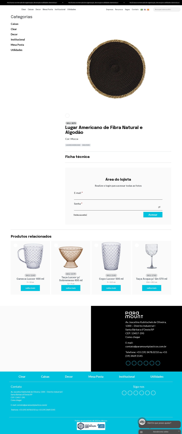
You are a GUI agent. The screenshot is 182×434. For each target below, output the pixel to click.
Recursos (119, 9)
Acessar (152, 214)
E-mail (85, 192)
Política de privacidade (83, 421)
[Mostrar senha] (159, 207)
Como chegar (132, 336)
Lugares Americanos (73, 145)
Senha (85, 203)
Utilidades (71, 9)
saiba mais (30, 288)
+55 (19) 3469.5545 (47, 410)
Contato (135, 9)
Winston (104, 421)
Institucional (60, 9)
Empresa (109, 9)
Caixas (31, 9)
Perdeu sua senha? (80, 215)
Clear (23, 9)
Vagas (127, 9)
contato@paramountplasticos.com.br (146, 346)
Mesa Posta (48, 9)
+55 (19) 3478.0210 (148, 352)
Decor (38, 9)
